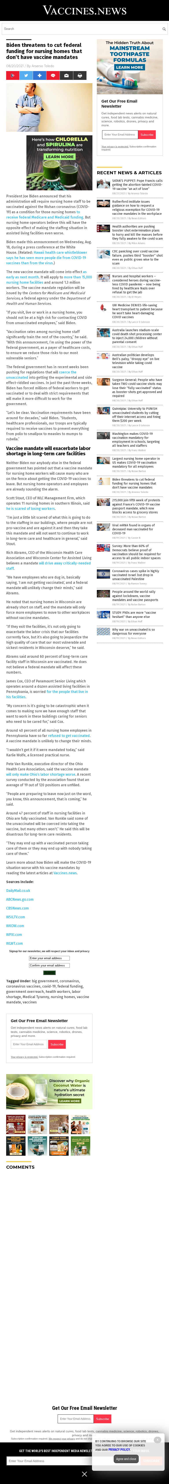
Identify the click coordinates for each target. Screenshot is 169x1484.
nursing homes (63, 997)
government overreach (25, 992)
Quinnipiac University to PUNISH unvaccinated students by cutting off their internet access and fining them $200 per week (136, 415)
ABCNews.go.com (20, 899)
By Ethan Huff (136, 268)
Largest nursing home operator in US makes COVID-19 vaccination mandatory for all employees (136, 462)
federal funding (70, 986)
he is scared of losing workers (30, 509)
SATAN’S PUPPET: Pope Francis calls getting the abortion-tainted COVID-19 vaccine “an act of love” (137, 185)
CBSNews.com (17, 908)
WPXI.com (14, 935)
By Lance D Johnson (139, 322)
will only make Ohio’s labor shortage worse (40, 774)
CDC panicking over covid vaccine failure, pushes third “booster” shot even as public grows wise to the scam (137, 257)
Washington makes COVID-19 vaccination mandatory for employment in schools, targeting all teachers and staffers (136, 440)
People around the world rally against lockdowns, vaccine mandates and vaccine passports (135, 596)
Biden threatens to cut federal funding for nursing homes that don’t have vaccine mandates (134, 483)
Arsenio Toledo (43, 66)
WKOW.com (15, 926)
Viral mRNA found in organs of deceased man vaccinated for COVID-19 (133, 529)
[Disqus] (49, 1228)
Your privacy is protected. (24, 1057)
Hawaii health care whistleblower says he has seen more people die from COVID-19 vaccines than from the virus (46, 257)
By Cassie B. (134, 537)
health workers (58, 992)
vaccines (30, 1002)
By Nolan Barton (137, 471)
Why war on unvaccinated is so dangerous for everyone (133, 631)
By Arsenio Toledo (138, 193)
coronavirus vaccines (23, 986)
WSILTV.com (15, 917)
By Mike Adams (137, 243)
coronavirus (69, 981)
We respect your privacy (62, 1438)
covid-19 (49, 986)
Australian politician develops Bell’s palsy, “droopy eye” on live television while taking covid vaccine (135, 361)
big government (45, 981)
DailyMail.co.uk (18, 891)
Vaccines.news (65, 873)
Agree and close (126, 1459)
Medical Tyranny (36, 997)
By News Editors (137, 218)
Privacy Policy (119, 1449)
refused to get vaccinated (69, 736)
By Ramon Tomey (137, 583)
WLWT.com (14, 943)
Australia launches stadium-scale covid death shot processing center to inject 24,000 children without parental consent (137, 336)
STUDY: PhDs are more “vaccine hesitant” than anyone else (134, 615)
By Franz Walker (137, 450)
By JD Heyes (135, 297)
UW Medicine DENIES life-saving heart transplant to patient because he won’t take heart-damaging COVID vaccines (137, 311)
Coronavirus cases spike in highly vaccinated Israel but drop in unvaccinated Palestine (135, 575)
